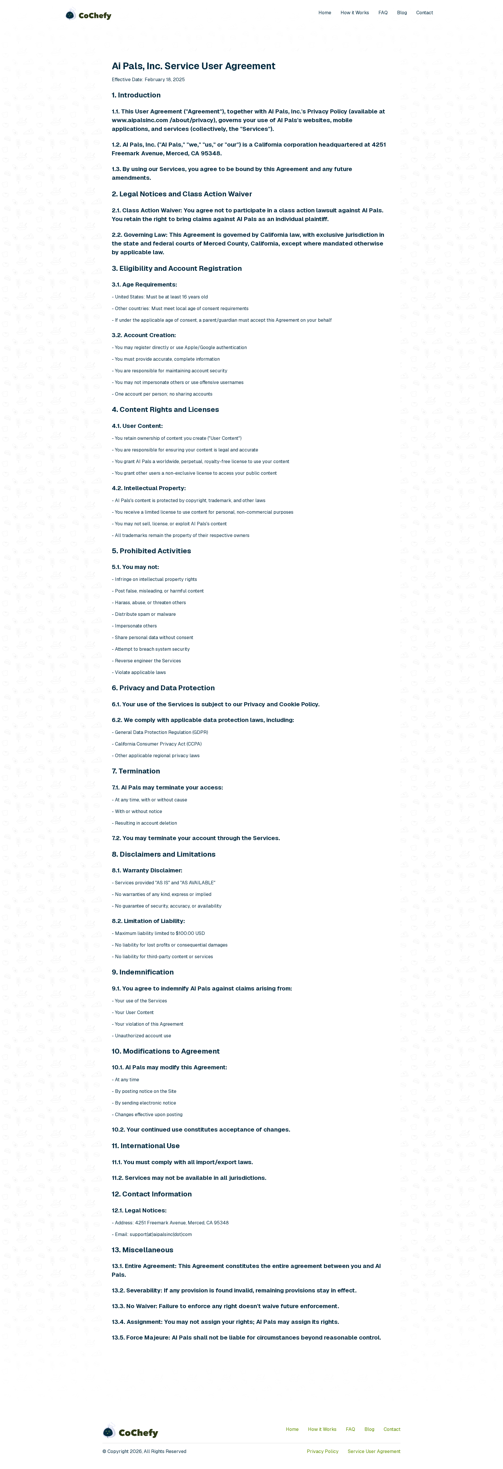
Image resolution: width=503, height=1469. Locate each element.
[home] (88, 13)
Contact (424, 13)
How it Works (355, 13)
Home (324, 13)
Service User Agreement (374, 1451)
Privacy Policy (323, 1451)
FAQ (383, 13)
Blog (402, 13)
